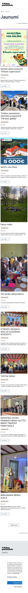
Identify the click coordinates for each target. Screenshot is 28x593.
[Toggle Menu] (25, 6)
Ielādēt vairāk (14, 525)
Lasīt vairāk (16, 573)
